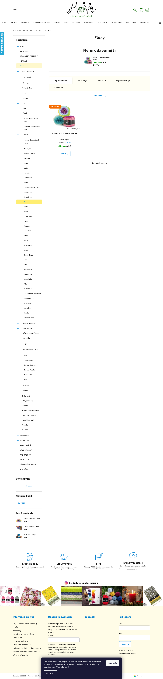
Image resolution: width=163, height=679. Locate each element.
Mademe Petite (29, 370)
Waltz (26, 168)
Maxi (25, 380)
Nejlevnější (82, 80)
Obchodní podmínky (22, 644)
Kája (25, 344)
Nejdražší (101, 80)
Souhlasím (112, 663)
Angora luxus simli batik (32, 294)
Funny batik (28, 269)
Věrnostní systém (20, 655)
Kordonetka (28, 178)
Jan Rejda (26, 338)
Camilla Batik (28, 360)
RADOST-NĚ (25, 459)
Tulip (25, 284)
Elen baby (27, 226)
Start (26, 260)
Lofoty (26, 236)
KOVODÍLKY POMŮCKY (29, 56)
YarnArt (25, 390)
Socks (26, 163)
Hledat (29, 486)
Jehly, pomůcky (27, 401)
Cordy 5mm (28, 197)
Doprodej (25, 430)
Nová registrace (126, 650)
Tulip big (27, 158)
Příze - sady (26, 83)
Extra (26, 265)
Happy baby (28, 279)
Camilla (26, 313)
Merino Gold (28, 375)
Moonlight (27, 149)
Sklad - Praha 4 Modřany (23, 634)
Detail (63, 154)
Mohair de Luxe (29, 255)
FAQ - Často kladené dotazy (25, 623)
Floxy (25, 202)
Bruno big (27, 308)
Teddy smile (28, 274)
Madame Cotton (30, 365)
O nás (15, 627)
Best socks (28, 303)
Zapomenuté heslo (127, 653)
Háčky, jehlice (26, 396)
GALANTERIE (25, 440)
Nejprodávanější (123, 80)
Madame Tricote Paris (30, 350)
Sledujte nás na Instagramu (83, 583)
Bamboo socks (29, 298)
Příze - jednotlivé (28, 71)
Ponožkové (27, 77)
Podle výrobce (27, 88)
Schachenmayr (28, 328)
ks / (21, 503)
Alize (24, 94)
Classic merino (29, 318)
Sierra (26, 207)
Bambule (25, 406)
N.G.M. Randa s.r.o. (29, 324)
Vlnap (25, 108)
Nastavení (50, 673)
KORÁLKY (24, 46)
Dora (25, 355)
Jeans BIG (27, 231)
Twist (26, 221)
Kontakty (17, 630)
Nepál (26, 240)
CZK (14, 10)
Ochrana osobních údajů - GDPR (27, 648)
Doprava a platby (20, 641)
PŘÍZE (22, 65)
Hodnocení (18, 637)
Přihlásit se (125, 644)
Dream (26, 212)
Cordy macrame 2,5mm (32, 187)
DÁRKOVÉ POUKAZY (28, 464)
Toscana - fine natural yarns (32, 128)
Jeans (26, 134)
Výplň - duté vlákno (29, 415)
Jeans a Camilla (29, 154)
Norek (26, 250)
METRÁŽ (23, 61)
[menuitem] (4, 23)
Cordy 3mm (28, 192)
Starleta (27, 173)
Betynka (26, 385)
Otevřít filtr (98, 96)
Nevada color (28, 245)
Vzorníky (25, 425)
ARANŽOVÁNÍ (25, 445)
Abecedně (58, 87)
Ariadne (25, 99)
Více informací (62, 667)
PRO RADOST (25, 455)
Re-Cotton (28, 289)
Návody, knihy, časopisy (30, 410)
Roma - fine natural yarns (31, 120)
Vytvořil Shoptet (143, 676)
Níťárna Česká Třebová (31, 333)
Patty (26, 183)
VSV (24, 103)
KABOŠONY (24, 51)
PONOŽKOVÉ (25, 469)
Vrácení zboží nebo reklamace (26, 651)
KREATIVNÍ (24, 435)
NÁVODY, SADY (26, 450)
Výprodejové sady (28, 420)
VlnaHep (26, 113)
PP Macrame (28, 216)
